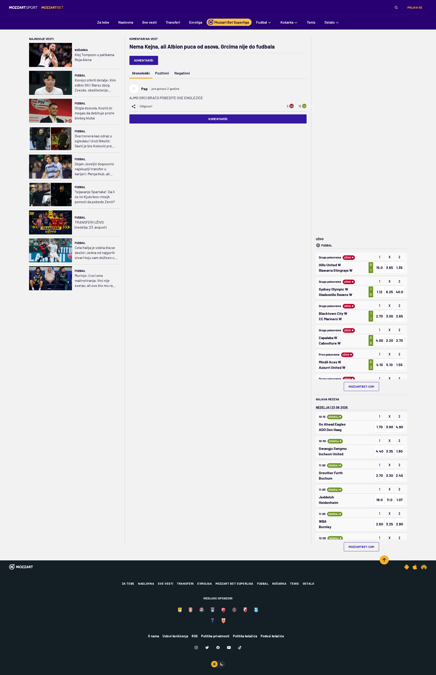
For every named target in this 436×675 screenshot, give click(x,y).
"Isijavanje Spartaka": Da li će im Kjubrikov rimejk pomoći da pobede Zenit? (95, 197)
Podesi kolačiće (272, 636)
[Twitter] (207, 647)
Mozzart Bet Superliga (234, 583)
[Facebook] (218, 647)
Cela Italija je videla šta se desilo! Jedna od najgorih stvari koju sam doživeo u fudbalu (95, 252)
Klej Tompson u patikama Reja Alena (94, 57)
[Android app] (406, 567)
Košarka (81, 50)
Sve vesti (165, 583)
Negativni (182, 73)
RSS (195, 636)
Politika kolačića (245, 636)
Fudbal (80, 75)
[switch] (218, 664)
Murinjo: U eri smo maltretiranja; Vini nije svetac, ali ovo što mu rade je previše (96, 280)
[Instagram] (196, 647)
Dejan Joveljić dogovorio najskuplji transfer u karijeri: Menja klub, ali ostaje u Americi (94, 169)
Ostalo (308, 583)
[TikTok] (239, 647)
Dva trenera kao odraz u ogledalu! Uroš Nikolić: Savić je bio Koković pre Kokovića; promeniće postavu (93, 141)
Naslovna (146, 583)
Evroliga (204, 583)
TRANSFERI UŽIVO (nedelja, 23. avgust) (90, 224)
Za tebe (128, 583)
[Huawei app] (424, 567)
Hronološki (141, 73)
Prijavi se (414, 7)
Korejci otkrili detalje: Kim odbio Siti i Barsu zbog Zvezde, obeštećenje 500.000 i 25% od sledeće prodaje (95, 85)
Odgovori (146, 106)
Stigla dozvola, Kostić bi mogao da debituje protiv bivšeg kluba (94, 113)
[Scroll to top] (384, 559)
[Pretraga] (396, 7)
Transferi (185, 583)
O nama (153, 636)
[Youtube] (229, 647)
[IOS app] (415, 566)
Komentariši (143, 60)
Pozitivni (162, 73)
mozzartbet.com (361, 386)
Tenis (294, 583)
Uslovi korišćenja (175, 636)
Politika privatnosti (215, 636)
